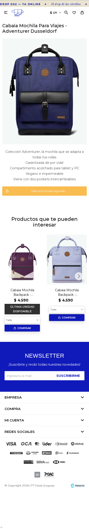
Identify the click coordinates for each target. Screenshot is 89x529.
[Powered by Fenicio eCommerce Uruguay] (77, 485)
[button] (67, 12)
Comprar (24, 328)
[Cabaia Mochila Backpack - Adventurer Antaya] (67, 260)
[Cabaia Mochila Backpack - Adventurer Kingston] (22, 260)
